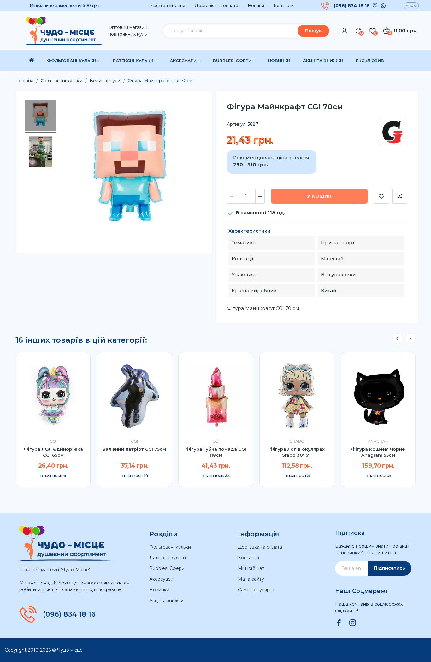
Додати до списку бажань (381, 196)
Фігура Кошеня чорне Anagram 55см (378, 452)
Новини (256, 5)
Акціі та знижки (166, 600)
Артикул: (236, 124)
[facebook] (339, 623)
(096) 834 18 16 (352, 6)
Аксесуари (161, 579)
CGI (53, 441)
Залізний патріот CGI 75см (134, 449)
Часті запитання (168, 5)
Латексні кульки (167, 557)
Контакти (284, 5)
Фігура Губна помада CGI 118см (216, 452)
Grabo (296, 441)
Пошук (313, 30)
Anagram (378, 441)
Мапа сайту (251, 579)
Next (410, 338)
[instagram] (353, 623)
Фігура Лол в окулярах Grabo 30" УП (297, 452)
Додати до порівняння (399, 196)
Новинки (159, 590)
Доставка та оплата (216, 5)
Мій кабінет (251, 568)
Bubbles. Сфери (167, 568)
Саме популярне (256, 590)
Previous (397, 338)
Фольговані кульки (170, 547)
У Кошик (319, 196)
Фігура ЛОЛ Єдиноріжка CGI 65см (53, 452)
